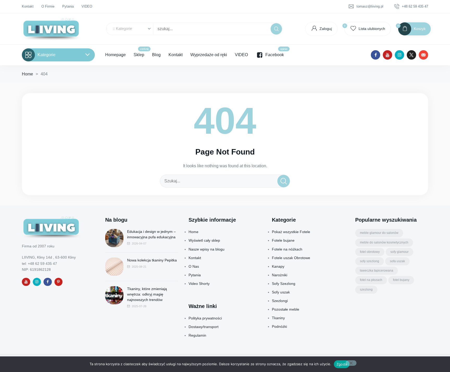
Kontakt (195, 258)
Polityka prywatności (205, 318)
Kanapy (278, 266)
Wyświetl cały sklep (204, 240)
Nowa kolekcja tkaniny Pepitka (152, 260)
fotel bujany (401, 280)
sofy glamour (399, 252)
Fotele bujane (283, 240)
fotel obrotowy (370, 252)
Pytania (195, 275)
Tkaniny (278, 318)
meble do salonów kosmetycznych (384, 242)
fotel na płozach (371, 280)
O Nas (194, 266)
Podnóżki (279, 326)
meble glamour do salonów (379, 233)
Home (27, 74)
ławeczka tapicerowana (376, 270)
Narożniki (279, 275)
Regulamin (197, 335)
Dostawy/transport (203, 327)
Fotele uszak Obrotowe (291, 258)
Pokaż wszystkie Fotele (291, 232)
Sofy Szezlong (283, 283)
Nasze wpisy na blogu (206, 249)
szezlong (366, 289)
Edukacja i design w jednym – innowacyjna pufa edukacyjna (151, 234)
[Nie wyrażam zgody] (351, 363)
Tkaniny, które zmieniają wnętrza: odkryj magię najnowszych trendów (147, 294)
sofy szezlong (369, 261)
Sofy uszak (281, 292)
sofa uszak (397, 261)
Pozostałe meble (285, 309)
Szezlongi (280, 301)
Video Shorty (199, 283)
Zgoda (341, 364)
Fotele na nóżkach (287, 249)
